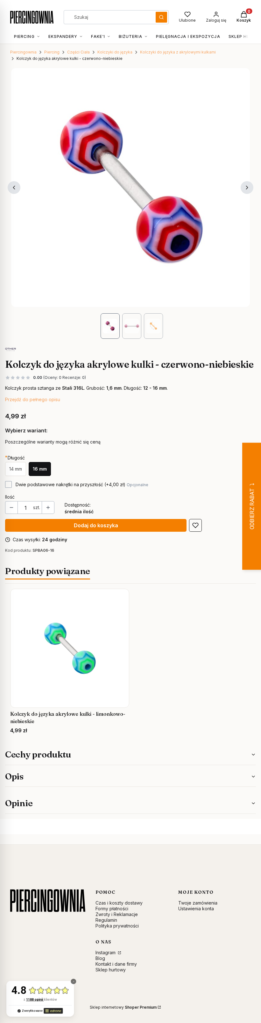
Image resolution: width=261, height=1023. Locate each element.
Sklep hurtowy (110, 969)
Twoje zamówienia (197, 903)
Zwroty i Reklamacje (116, 914)
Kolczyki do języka (114, 52)
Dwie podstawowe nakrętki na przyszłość (82, 484)
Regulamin (106, 920)
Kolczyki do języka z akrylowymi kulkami (178, 52)
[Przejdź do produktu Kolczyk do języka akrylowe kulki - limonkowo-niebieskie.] (70, 648)
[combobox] (107, 17)
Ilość (10, 497)
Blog (100, 958)
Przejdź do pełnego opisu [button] (32, 399)
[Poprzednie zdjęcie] (14, 187)
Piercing (52, 52)
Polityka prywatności (117, 925)
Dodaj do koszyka (96, 525)
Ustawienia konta (196, 908)
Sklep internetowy (123, 1007)
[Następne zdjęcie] (247, 187)
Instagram (106, 952)
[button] (161, 17)
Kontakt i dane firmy (116, 964)
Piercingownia (23, 52)
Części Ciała (78, 52)
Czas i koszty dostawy (119, 903)
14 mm (15, 469)
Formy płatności (111, 908)
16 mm (40, 469)
